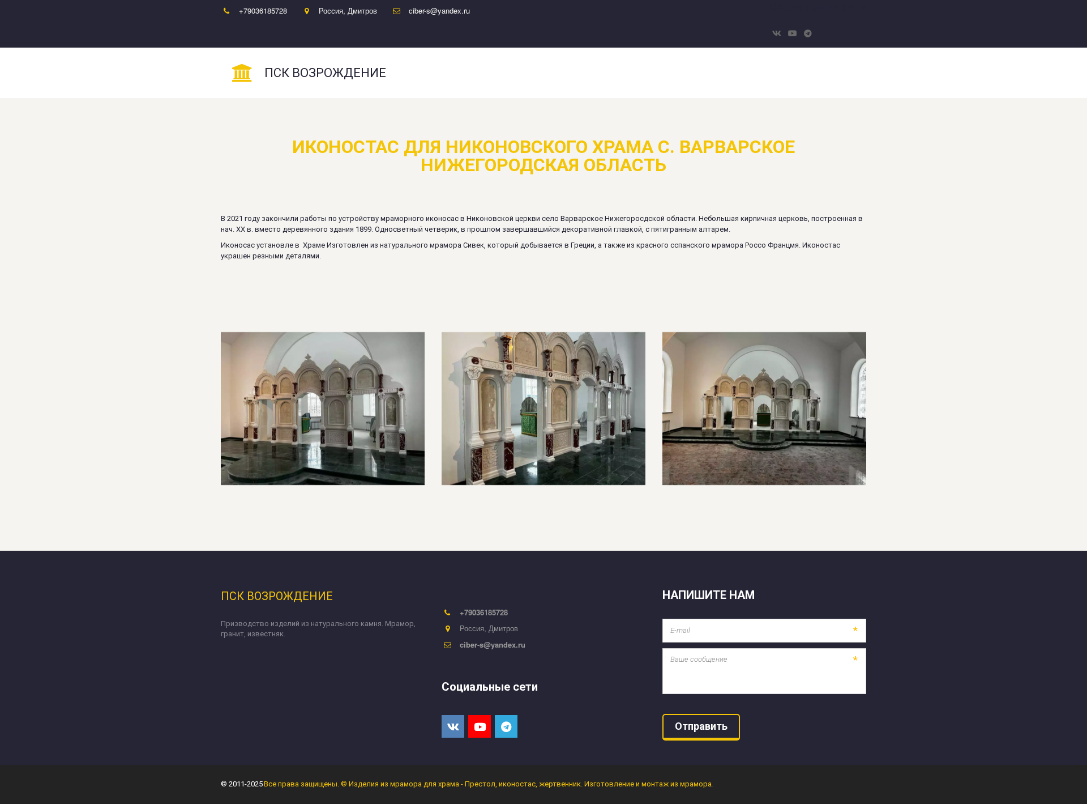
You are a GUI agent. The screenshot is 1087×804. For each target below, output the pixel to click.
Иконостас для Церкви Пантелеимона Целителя (460, 73)
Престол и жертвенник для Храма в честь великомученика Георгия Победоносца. (202, 73)
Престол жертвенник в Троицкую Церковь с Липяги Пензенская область (700, 73)
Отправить (701, 726)
